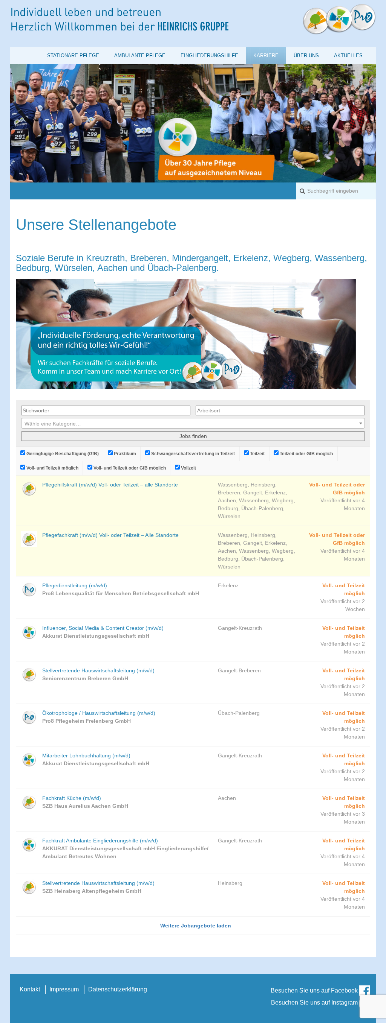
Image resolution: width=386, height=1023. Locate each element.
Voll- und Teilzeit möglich (51, 467)
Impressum (64, 989)
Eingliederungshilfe (209, 55)
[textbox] (193, 423)
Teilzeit (257, 453)
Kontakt (30, 989)
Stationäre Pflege (73, 55)
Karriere (266, 55)
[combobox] (193, 423)
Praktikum (124, 453)
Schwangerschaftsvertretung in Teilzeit (192, 453)
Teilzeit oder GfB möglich (306, 453)
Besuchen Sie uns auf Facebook (315, 990)
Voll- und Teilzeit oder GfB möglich (129, 467)
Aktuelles (348, 55)
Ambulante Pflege (139, 55)
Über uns (306, 55)
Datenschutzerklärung (117, 989)
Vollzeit (188, 467)
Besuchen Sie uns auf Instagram (315, 1002)
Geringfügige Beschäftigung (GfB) (62, 453)
